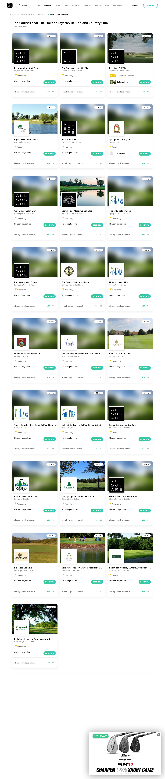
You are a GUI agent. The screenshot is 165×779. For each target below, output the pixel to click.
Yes (48, 92)
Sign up (150, 5)
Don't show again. (126, 773)
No (53, 92)
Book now (49, 82)
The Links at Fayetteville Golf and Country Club (28, 14)
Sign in (135, 5)
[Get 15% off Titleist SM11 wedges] (125, 753)
